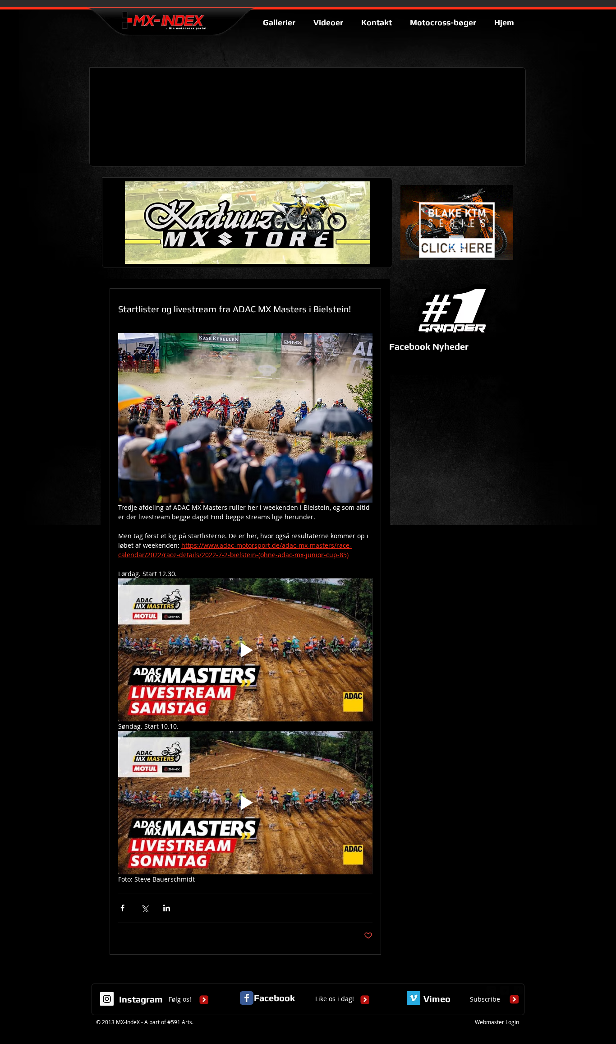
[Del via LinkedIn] (166, 908)
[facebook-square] (518, 990)
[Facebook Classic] (246, 998)
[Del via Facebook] (122, 908)
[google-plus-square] (491, 990)
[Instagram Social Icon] (107, 999)
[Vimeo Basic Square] (413, 998)
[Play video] (245, 649)
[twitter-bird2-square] (504, 990)
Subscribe (485, 999)
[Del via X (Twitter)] (144, 908)
